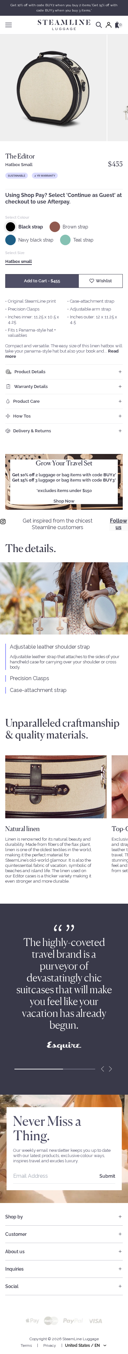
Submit (107, 1176)
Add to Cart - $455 (42, 280)
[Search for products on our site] (99, 25)
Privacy (49, 1345)
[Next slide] (110, 1069)
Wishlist (104, 280)
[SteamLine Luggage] (64, 25)
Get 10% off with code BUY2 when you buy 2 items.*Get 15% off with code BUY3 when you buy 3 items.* (64, 7)
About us (15, 1251)
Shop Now (64, 501)
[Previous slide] (102, 1069)
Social (11, 1286)
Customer (16, 1234)
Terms (26, 1345)
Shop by (14, 1216)
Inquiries (14, 1269)
